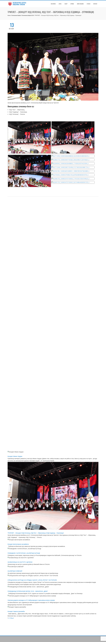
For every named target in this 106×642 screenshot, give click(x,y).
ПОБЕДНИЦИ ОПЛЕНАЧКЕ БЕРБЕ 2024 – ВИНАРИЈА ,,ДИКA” (28, 591)
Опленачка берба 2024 (28, 15)
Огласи (88, 4)
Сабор (65, 4)
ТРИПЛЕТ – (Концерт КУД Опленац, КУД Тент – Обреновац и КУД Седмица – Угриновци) (36, 533)
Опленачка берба (16, 15)
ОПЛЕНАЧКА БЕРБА (19, 2)
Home (9, 15)
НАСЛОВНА (53, 4)
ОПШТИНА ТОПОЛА (19, 4)
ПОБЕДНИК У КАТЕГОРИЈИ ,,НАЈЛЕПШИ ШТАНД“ (24, 553)
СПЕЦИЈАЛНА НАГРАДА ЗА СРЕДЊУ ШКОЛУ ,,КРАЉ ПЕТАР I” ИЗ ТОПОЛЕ (32, 580)
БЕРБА (60, 4)
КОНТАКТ (95, 4)
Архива (72, 4)
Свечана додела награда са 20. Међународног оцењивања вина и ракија (31, 600)
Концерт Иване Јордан (15, 456)
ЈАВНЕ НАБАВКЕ (80, 4)
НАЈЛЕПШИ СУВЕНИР (15, 571)
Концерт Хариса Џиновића (16, 611)
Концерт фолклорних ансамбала (18, 544)
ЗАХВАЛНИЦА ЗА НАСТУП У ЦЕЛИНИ (20, 562)
